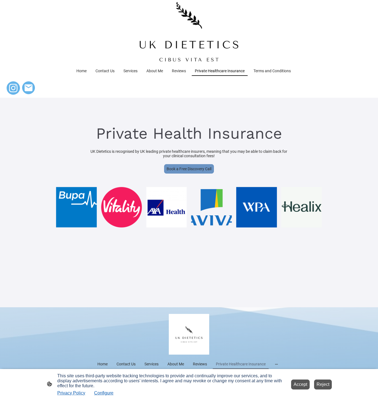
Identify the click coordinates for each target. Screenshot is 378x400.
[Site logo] (189, 31)
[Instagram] (13, 88)
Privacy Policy (71, 393)
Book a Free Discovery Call (189, 169)
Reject (323, 384)
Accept (300, 384)
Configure (103, 393)
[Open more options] (276, 364)
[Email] (28, 88)
